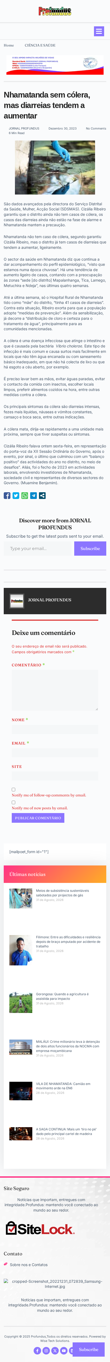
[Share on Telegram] (33, 495)
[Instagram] (46, 1350)
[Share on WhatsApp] (24, 495)
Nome (20, 719)
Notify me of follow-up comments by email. (49, 795)
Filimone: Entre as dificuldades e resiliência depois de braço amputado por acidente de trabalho (68, 941)
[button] (99, 31)
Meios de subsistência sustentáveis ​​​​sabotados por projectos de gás (63, 893)
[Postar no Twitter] (16, 495)
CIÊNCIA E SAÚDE (40, 45)
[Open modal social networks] (42, 495)
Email (21, 743)
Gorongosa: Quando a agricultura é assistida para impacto (62, 996)
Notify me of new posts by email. (40, 808)
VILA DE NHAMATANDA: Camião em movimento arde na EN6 (63, 1086)
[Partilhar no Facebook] (7, 495)
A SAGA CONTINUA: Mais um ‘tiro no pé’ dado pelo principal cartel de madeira (66, 1131)
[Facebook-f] (37, 1350)
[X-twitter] (55, 1350)
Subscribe (90, 548)
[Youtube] (64, 1350)
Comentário (28, 665)
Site (17, 766)
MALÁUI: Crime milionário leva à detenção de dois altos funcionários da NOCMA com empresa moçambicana (68, 1046)
